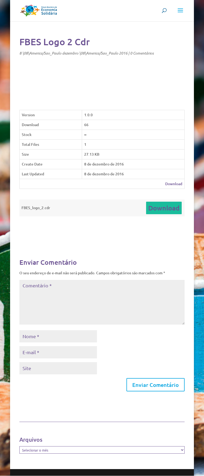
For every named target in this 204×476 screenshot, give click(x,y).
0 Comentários (142, 53)
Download (173, 183)
